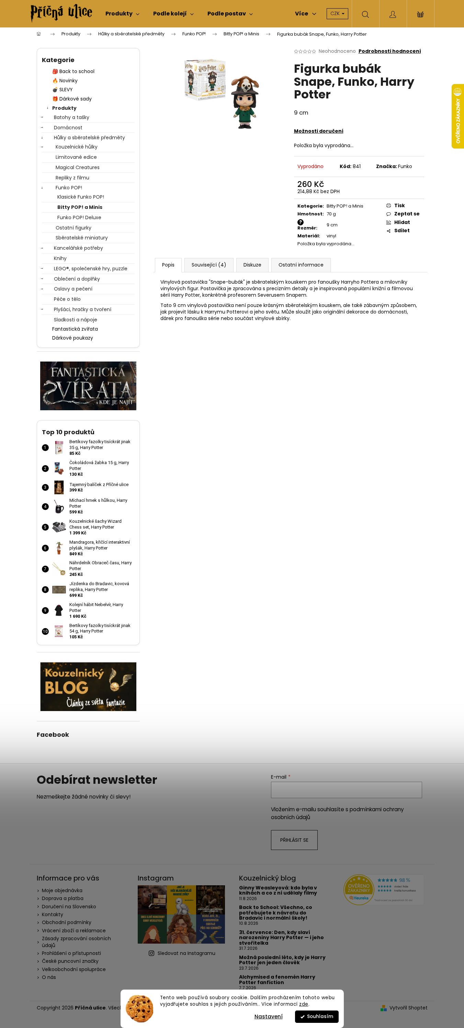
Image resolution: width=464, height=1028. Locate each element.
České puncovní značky (70, 961)
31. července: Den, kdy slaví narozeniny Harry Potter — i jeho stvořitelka (281, 938)
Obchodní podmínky (66, 922)
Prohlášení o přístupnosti (71, 953)
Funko (405, 166)
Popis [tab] (168, 264)
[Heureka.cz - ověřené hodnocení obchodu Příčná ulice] (383, 889)
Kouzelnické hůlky (77, 146)
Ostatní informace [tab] (301, 264)
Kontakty (52, 914)
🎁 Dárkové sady (72, 98)
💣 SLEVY (62, 89)
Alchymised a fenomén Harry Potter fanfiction (277, 979)
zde (303, 1004)
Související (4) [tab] (209, 264)
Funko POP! (69, 187)
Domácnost (68, 127)
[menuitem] (122, 13)
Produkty (64, 108)
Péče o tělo (67, 299)
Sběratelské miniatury (82, 237)
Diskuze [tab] (252, 264)
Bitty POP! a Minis (79, 207)
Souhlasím (320, 1016)
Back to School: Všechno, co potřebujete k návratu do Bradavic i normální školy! (275, 913)
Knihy (60, 258)
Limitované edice (76, 157)
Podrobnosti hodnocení (390, 51)
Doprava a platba (62, 898)
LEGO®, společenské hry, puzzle (90, 268)
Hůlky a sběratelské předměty (89, 137)
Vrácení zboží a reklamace (74, 930)
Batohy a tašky (71, 117)
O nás (49, 977)
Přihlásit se (294, 840)
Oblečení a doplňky (77, 278)
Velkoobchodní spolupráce (74, 969)
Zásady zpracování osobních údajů (76, 941)
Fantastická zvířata (75, 329)
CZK (335, 13)
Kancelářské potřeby (78, 248)
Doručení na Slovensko (69, 906)
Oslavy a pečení (73, 288)
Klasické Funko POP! (80, 196)
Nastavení (268, 1016)
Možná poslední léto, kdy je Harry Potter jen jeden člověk (282, 960)
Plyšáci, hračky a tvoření (82, 309)
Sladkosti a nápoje (75, 319)
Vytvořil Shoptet (408, 1008)
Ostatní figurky (73, 227)
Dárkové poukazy (72, 337)
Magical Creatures (78, 167)
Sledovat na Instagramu (186, 953)
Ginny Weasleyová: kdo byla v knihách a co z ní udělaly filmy (278, 890)
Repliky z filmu (72, 177)
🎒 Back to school (73, 71)
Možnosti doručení (318, 131)
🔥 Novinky (65, 80)
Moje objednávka (62, 890)
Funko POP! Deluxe (79, 217)
